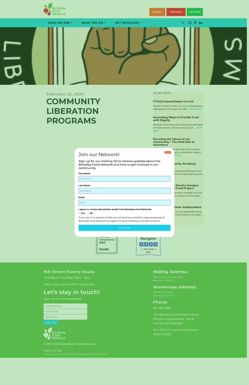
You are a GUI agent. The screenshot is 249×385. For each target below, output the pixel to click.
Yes (82, 213)
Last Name (84, 185)
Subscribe (124, 227)
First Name (84, 173)
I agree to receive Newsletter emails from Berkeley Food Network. (115, 209)
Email (81, 197)
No (91, 213)
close (167, 152)
